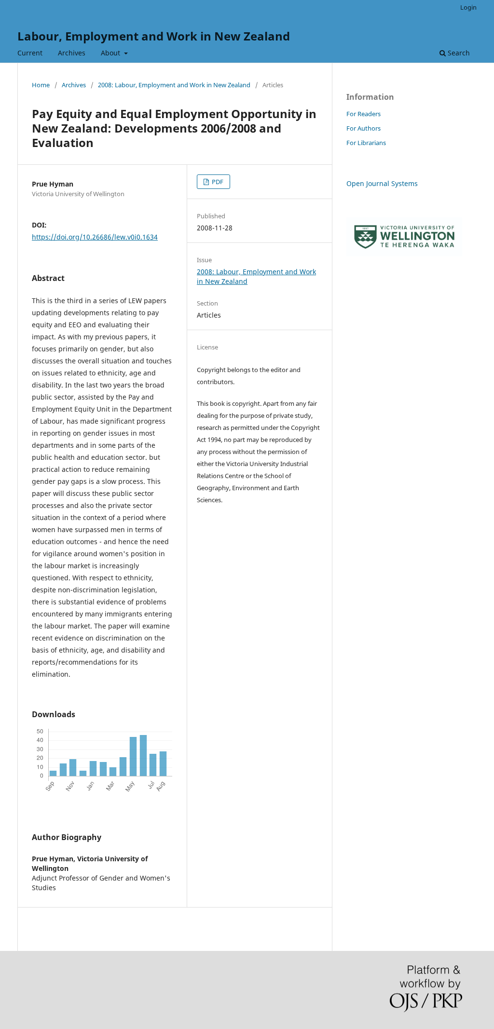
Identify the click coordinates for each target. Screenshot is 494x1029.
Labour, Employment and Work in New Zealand (153, 36)
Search (458, 52)
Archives (71, 52)
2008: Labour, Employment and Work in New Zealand (174, 84)
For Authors (363, 128)
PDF (216, 181)
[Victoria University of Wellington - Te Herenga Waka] (404, 253)
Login (468, 7)
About (111, 52)
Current (29, 52)
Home (41, 84)
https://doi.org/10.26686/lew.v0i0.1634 (95, 236)
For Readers (363, 113)
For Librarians (366, 142)
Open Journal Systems (382, 183)
